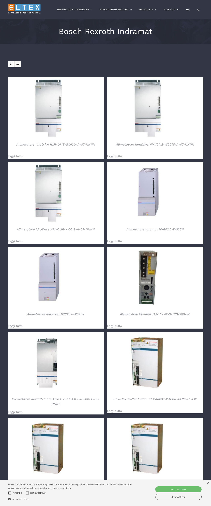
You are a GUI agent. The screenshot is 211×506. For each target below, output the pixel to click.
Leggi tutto (15, 156)
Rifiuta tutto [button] (178, 497)
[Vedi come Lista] (18, 64)
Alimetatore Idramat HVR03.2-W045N (56, 314)
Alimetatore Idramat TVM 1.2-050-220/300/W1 (155, 314)
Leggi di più (65, 488)
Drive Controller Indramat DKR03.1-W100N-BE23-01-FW (155, 399)
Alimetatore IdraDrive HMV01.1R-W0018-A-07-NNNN (56, 229)
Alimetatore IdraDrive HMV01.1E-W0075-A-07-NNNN (155, 144)
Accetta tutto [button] (178, 489)
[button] (198, 9)
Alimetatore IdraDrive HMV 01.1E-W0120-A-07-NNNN (55, 144)
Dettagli (49, 108)
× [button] (208, 483)
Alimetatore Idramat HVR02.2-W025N (155, 229)
